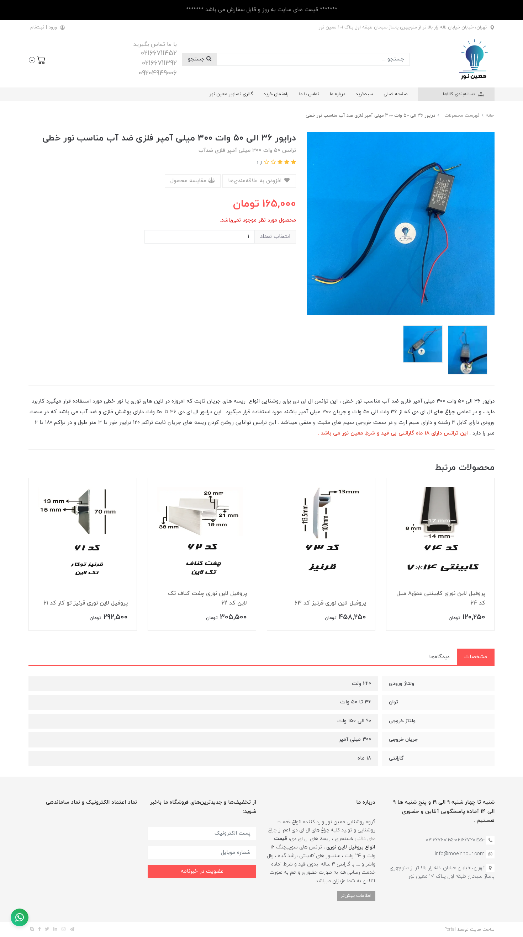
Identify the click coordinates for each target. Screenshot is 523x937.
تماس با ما (309, 94)
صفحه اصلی (395, 94)
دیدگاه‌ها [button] (439, 657)
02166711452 (159, 53)
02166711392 (159, 63)
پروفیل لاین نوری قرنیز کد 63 (330, 603)
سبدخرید (364, 94)
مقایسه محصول (189, 181)
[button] (37, 59)
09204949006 (158, 73)
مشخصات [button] (475, 657)
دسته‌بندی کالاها (459, 94)
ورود (53, 27)
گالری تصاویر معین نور (231, 94)
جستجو (197, 59)
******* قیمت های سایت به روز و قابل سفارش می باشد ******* (261, 10)
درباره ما (337, 94)
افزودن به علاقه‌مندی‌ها (255, 181)
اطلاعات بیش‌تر (356, 895)
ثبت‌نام (37, 27)
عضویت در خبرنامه (202, 871)
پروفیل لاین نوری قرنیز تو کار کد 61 (85, 603)
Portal (450, 929)
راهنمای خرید (276, 94)
